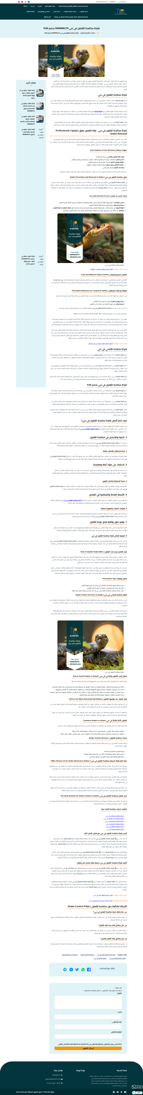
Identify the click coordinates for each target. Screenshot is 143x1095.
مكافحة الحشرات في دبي (100, 958)
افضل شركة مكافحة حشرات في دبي (106, 955)
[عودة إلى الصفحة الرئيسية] (98, 33)
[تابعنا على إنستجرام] (19, 1)
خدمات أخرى (57, 11)
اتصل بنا (40, 6)
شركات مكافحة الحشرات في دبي (117, 958)
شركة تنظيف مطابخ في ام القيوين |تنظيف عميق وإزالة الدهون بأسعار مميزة (27, 94)
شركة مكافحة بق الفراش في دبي (113, 818)
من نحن (33, 6)
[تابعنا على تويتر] (25, 1)
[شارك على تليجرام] (65, 969)
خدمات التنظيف (84, 11)
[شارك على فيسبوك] (89, 970)
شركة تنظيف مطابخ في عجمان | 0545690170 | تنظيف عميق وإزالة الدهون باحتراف (28, 260)
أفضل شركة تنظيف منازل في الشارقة (101, 269)
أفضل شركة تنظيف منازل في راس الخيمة (101, 343)
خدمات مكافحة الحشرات (70, 11)
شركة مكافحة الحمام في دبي (115, 824)
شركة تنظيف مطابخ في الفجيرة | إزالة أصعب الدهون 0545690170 (28, 132)
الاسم (119, 1012)
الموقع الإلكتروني (116, 1032)
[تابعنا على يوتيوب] (22, 1)
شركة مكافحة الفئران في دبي (115, 826)
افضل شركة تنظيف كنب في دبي (103, 895)
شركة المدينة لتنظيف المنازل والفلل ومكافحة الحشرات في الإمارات (71, 17)
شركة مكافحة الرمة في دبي (115, 829)
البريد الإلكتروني (116, 1022)
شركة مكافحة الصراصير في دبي (114, 821)
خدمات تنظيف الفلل (50, 6)
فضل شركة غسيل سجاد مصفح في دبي (100, 901)
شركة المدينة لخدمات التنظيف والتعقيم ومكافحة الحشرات (73, 6)
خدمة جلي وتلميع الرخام (44, 11)
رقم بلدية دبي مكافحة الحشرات (69, 955)
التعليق (119, 993)
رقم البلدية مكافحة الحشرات (87, 955)
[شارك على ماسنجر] (71, 970)
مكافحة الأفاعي (98, 355)
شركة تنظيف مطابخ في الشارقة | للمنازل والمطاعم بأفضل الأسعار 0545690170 (27, 120)
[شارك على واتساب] (83, 969)
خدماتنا (25, 6)
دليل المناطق (47, 17)
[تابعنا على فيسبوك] (29, 1)
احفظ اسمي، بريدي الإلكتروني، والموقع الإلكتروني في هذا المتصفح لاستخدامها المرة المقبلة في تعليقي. (90, 1044)
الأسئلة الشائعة (31, 11)
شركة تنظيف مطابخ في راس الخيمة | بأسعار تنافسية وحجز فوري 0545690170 (28, 107)
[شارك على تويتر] (77, 969)
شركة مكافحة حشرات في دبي (114, 816)
